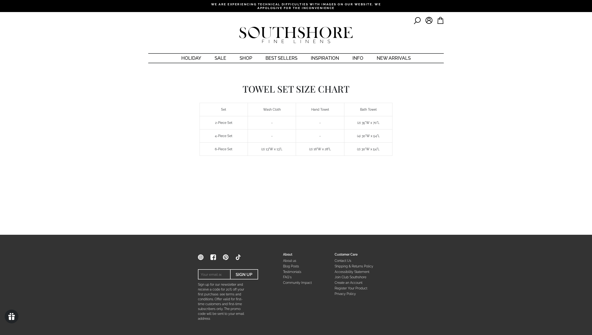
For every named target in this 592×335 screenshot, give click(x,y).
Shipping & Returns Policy (354, 266)
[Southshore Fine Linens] (296, 35)
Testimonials (292, 272)
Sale (220, 58)
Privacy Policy (345, 294)
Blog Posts (291, 266)
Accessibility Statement (352, 272)
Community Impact (297, 283)
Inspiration (325, 58)
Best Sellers (281, 58)
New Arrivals (394, 58)
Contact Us (343, 261)
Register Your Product (351, 288)
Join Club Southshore (350, 277)
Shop (246, 58)
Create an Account (348, 283)
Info (357, 58)
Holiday (191, 58)
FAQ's (287, 277)
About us (289, 261)
